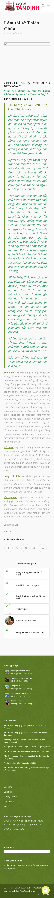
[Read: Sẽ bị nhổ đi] (6, 687)
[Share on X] (25, 548)
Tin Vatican (10, 721)
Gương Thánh (10, 796)
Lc (13, 532)
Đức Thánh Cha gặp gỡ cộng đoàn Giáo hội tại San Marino (25, 726)
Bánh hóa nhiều (17, 701)
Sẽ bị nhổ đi (15, 686)
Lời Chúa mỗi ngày (13, 34)
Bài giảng (8, 786)
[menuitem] (42, 6)
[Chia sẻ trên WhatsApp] (34, 548)
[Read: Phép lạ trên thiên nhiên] (6, 672)
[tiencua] (27, 61)
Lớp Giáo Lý (9, 801)
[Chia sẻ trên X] (17, 548)
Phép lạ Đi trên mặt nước (21, 693)
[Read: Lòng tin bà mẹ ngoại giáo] (6, 680)
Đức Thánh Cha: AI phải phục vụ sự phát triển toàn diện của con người (26, 768)
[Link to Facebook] (38, 894)
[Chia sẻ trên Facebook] (8, 548)
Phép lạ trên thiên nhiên (20, 670)
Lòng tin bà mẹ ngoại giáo (21, 678)
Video (6, 806)
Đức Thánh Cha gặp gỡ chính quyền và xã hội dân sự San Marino (25, 733)
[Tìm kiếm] (42, 6)
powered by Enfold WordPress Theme (19, 891)
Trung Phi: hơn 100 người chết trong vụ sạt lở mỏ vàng (26, 751)
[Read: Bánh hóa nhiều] (6, 702)
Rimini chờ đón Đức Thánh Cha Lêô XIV (20, 763)
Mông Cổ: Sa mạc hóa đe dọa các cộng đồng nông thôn (27, 747)
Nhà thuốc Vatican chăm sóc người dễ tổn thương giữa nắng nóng (26, 757)
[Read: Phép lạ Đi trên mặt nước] (6, 695)
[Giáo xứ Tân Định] (22, 6)
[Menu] (48, 6)
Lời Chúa (8, 791)
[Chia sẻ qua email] (43, 548)
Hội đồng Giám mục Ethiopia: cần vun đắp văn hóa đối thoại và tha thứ (26, 740)
